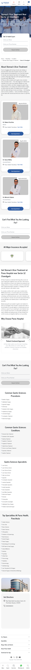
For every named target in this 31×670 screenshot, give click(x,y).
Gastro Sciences (5, 529)
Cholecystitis (5, 499)
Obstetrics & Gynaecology (8, 534)
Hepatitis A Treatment (7, 441)
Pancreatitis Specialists (7, 485)
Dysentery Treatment (6, 450)
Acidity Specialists (6, 487)
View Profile (19, 127)
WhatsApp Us (21, 668)
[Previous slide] (1, 339)
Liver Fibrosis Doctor (6, 470)
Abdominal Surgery (6, 418)
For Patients (4, 637)
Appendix (4, 477)
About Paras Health (6, 649)
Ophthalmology (5, 566)
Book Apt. (14, 668)
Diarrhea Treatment (6, 439)
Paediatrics (4, 561)
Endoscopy (4, 406)
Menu (3, 668)
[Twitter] (14, 657)
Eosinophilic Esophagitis (7, 501)
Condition (14, 58)
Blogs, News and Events (7, 645)
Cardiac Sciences (6, 522)
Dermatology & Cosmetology (8, 544)
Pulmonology (5, 558)
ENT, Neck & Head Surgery (8, 546)
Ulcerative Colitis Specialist (8, 436)
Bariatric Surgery (5, 399)
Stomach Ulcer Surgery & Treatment (10, 60)
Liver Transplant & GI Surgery (8, 568)
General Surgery (5, 539)
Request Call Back (15, 50)
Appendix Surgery (6, 404)
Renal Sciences (5, 537)
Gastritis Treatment (6, 453)
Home (2, 58)
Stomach (4, 497)
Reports (19, 4)
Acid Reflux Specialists (7, 492)
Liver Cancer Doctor (6, 473)
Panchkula (8, 58)
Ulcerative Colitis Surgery (7, 409)
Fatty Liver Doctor (6, 475)
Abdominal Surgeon (6, 494)
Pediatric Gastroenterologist (8, 506)
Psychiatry (4, 554)
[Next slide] (29, 339)
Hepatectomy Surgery (7, 411)
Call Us (27, 668)
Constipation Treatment (7, 416)
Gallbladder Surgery (6, 402)
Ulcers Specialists (6, 489)
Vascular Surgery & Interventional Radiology (11, 570)
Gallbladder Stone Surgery (8, 504)
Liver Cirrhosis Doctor (7, 468)
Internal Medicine (6, 549)
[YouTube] (19, 657)
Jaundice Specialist (6, 482)
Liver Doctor (5, 465)
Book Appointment (15, 134)
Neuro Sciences (5, 527)
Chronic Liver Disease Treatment (9, 448)
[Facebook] (11, 657)
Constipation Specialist (7, 480)
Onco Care (4, 524)
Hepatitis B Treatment (7, 443)
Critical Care (4, 556)
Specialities (4, 641)
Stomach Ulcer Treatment (7, 434)
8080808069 (9, 606)
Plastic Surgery (5, 541)
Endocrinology (5, 563)
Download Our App (6, 652)
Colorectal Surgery (6, 413)
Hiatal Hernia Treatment (7, 446)
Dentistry (4, 551)
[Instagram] (16, 657)
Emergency (13, 4)
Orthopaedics (5, 532)
